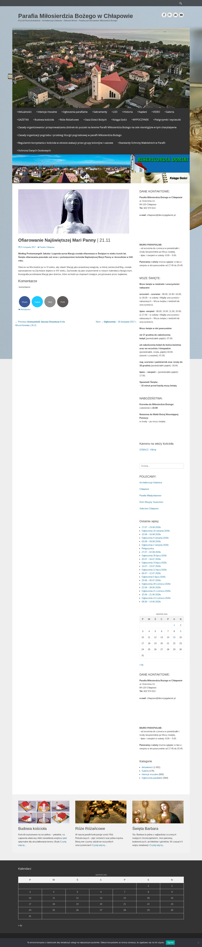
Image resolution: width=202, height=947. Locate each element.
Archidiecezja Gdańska (150, 482)
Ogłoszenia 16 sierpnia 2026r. (156, 530)
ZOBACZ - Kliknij (147, 449)
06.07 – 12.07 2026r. (151, 573)
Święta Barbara (145, 828)
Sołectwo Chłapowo (149, 508)
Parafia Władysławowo (150, 495)
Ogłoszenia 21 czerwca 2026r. (156, 591)
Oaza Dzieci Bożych (96, 119)
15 (174, 637)
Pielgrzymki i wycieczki (168, 119)
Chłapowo (144, 489)
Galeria (170, 111)
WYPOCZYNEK (141, 119)
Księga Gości (120, 119)
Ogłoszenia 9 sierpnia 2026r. (155, 538)
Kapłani (143, 111)
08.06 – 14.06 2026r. (151, 601)
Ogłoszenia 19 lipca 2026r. (154, 562)
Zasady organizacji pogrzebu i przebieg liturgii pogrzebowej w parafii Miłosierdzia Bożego (70, 135)
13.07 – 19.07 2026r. (151, 566)
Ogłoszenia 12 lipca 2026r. (154, 569)
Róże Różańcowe (69, 119)
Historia (128, 111)
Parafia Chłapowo (46, 247)
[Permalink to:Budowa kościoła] (43, 812)
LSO (115, 111)
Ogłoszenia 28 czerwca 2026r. (156, 584)
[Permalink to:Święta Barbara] (158, 812)
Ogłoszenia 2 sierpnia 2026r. (155, 545)
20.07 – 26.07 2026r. (151, 559)
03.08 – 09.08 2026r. (151, 541)
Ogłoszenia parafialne (75, 111)
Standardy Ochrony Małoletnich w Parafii (142, 142)
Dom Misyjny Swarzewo (151, 502)
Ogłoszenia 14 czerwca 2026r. (156, 598)
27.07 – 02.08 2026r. (151, 552)
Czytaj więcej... (99, 845)
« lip (141, 664)
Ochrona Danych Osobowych (34, 150)
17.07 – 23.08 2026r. (151, 527)
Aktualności (25, 111)
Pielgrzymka (148, 548)
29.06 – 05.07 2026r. (151, 580)
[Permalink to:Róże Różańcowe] (100, 812)
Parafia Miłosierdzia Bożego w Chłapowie (75, 16)
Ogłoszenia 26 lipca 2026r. (154, 555)
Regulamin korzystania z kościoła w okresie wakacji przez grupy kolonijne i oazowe (65, 142)
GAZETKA (23, 119)
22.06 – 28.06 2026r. (151, 587)
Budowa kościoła (44, 119)
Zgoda (170, 942)
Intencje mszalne (47, 111)
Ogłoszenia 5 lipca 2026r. (154, 577)
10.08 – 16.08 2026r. (151, 534)
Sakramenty (100, 111)
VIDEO (156, 111)
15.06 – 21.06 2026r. (151, 594)
